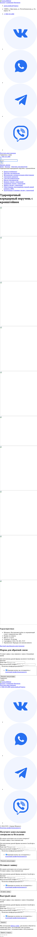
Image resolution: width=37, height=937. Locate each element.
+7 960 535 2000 (9, 14)
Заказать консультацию (16, 646)
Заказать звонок (5, 165)
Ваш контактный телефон (9, 664)
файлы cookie (15, 926)
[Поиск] (1, 163)
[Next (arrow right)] (2, 936)
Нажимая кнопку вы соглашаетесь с (17, 671)
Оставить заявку (5, 891)
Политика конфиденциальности (10, 828)
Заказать (3, 922)
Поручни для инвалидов (19, 166)
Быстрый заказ (4, 646)
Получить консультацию (8, 153)
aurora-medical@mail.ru (11, 6)
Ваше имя (3, 662)
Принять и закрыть (6, 932)
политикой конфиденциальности (16, 672)
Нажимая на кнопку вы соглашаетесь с (18, 886)
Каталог (2, 2)
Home (2, 166)
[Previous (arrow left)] (1, 936)
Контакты (17, 2)
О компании (10, 2)
